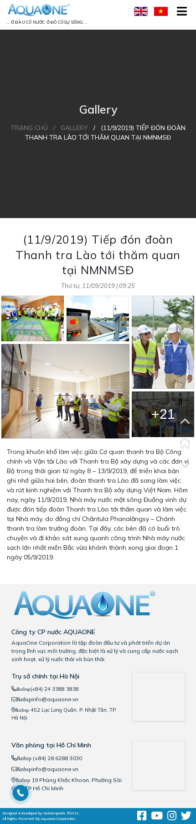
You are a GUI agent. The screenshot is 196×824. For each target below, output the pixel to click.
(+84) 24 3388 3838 (55, 689)
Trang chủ (29, 128)
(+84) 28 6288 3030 (56, 758)
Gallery (74, 128)
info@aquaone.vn (54, 699)
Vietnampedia (54, 813)
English (142, 11)
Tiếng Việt (162, 11)
